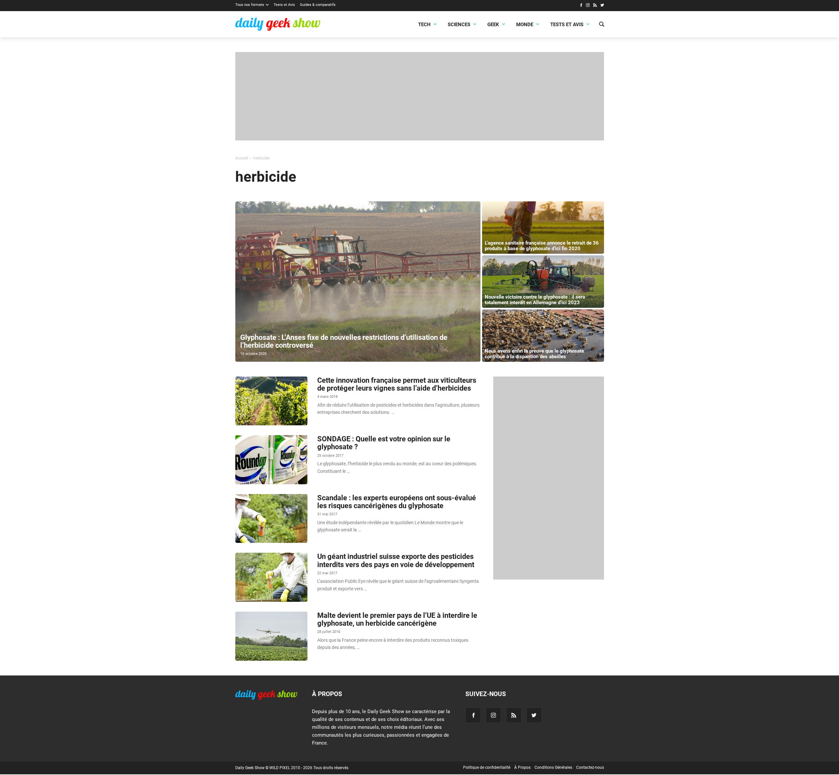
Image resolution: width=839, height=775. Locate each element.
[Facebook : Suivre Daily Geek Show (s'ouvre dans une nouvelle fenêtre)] (580, 6)
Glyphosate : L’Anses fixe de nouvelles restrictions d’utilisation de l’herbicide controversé (343, 341)
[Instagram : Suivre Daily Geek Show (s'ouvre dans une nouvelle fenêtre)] (588, 6)
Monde (524, 25)
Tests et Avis (284, 5)
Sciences (459, 25)
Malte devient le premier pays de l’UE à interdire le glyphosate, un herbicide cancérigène (397, 619)
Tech (424, 25)
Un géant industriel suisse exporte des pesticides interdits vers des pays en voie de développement (395, 560)
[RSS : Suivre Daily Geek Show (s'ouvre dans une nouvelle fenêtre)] (595, 6)
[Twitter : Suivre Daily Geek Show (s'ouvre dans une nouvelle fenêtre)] (602, 6)
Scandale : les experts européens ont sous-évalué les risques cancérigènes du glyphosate (396, 502)
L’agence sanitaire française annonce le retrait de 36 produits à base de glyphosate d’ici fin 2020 (542, 245)
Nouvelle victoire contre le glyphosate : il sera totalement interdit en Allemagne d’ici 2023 (535, 299)
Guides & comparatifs (318, 5)
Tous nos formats (249, 5)
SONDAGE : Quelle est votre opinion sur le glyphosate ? (383, 443)
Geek (493, 25)
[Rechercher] (601, 24)
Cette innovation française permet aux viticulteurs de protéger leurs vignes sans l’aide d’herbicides (396, 384)
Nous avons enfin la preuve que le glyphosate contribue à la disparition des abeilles (534, 354)
